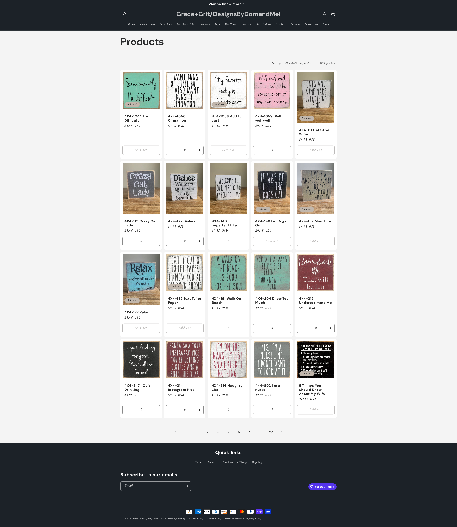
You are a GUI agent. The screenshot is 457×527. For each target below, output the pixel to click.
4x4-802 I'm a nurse (267, 387)
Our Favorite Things (235, 462)
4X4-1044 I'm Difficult (136, 118)
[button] (124, 14)
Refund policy (196, 518)
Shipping (257, 462)
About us (213, 462)
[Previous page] (175, 432)
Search (199, 462)
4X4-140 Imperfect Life (224, 223)
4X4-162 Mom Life (315, 221)
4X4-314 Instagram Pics (181, 387)
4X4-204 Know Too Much (271, 300)
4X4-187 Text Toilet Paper (185, 300)
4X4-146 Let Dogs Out (270, 223)
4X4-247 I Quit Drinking (137, 387)
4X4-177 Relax (136, 312)
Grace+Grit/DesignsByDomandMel (147, 518)
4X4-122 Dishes (181, 221)
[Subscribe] (186, 486)
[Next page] (281, 432)
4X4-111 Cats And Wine (314, 132)
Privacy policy (214, 518)
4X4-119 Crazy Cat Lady (140, 223)
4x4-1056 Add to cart (227, 118)
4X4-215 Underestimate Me (315, 300)
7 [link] (228, 432)
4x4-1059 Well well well (268, 118)
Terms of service (233, 518)
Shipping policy (253, 518)
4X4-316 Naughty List (227, 387)
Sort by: (277, 63)
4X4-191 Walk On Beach (226, 300)
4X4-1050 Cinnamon (177, 118)
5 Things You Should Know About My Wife (312, 389)
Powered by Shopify (175, 518)
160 (271, 432)
